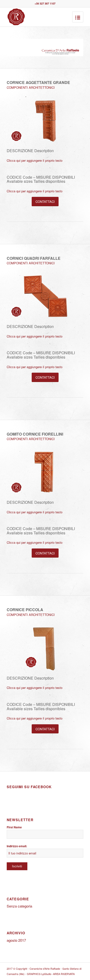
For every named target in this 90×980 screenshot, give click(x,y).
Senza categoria (19, 905)
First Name (14, 827)
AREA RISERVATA (64, 974)
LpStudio (46, 974)
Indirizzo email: (17, 846)
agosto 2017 (16, 940)
